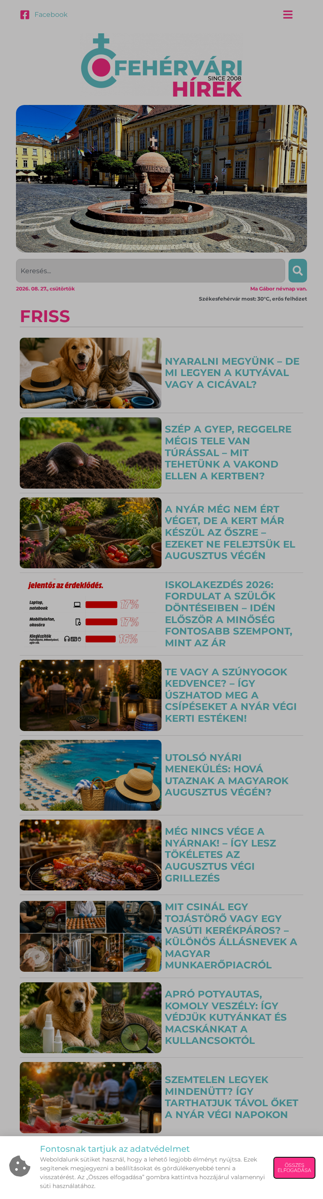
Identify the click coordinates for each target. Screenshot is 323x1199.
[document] (161, 599)
